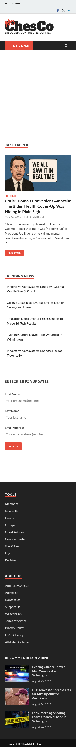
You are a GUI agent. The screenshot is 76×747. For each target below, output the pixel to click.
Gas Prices (12, 546)
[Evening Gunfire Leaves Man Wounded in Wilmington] (17, 667)
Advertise (11, 592)
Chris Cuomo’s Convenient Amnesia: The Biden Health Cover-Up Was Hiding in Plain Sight (38, 206)
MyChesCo (34, 744)
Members (11, 504)
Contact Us (12, 599)
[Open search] (66, 45)
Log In (9, 553)
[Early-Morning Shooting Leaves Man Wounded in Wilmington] (17, 713)
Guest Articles (14, 532)
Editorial (10, 195)
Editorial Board (35, 217)
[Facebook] (58, 10)
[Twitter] (63, 10)
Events (9, 518)
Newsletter (12, 511)
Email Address (14, 427)
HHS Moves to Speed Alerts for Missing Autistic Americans (51, 694)
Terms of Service (16, 621)
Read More (13, 252)
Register (10, 560)
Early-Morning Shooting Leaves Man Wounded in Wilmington (49, 717)
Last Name (12, 411)
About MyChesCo (17, 585)
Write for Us (13, 614)
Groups (10, 525)
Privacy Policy (14, 628)
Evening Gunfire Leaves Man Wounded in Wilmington (48, 671)
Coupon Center (15, 539)
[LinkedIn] (68, 10)
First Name (12, 394)
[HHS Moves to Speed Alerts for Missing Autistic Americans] (17, 690)
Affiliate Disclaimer (18, 642)
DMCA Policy (14, 635)
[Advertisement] (38, 96)
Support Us (12, 607)
